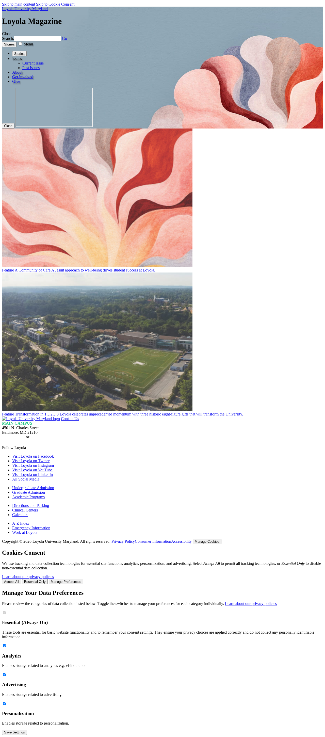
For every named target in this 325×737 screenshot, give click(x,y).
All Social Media (25, 479)
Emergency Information (31, 528)
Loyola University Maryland (25, 9)
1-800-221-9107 (43, 437)
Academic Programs (28, 497)
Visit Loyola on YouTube (32, 470)
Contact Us (70, 418)
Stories (9, 44)
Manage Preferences (66, 582)
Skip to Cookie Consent (55, 4)
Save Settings (14, 732)
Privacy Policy (123, 541)
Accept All (11, 582)
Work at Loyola (24, 532)
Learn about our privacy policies (28, 576)
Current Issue (33, 63)
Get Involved (22, 77)
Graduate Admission (28, 492)
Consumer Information (153, 541)
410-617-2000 (13, 437)
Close (8, 126)
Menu (28, 44)
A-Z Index (20, 523)
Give (16, 81)
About (17, 72)
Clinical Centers (25, 510)
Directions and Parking (30, 505)
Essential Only (35, 582)
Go (64, 38)
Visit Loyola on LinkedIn (32, 474)
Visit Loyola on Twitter (31, 461)
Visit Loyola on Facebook (33, 456)
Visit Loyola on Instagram (33, 465)
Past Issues (31, 68)
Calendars (20, 514)
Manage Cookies (207, 541)
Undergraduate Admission (33, 488)
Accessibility (181, 541)
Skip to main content (18, 4)
